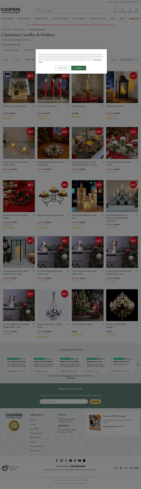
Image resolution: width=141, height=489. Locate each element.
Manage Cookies (62, 68)
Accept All (79, 68)
